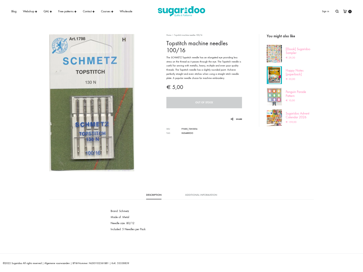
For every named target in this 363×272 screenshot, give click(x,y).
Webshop (28, 11)
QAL (46, 11)
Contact (87, 11)
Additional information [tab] (201, 194)
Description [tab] (153, 194)
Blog (13, 11)
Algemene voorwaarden (57, 263)
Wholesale (126, 11)
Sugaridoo (187, 133)
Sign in (325, 11)
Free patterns (66, 11)
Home (168, 35)
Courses (105, 11)
